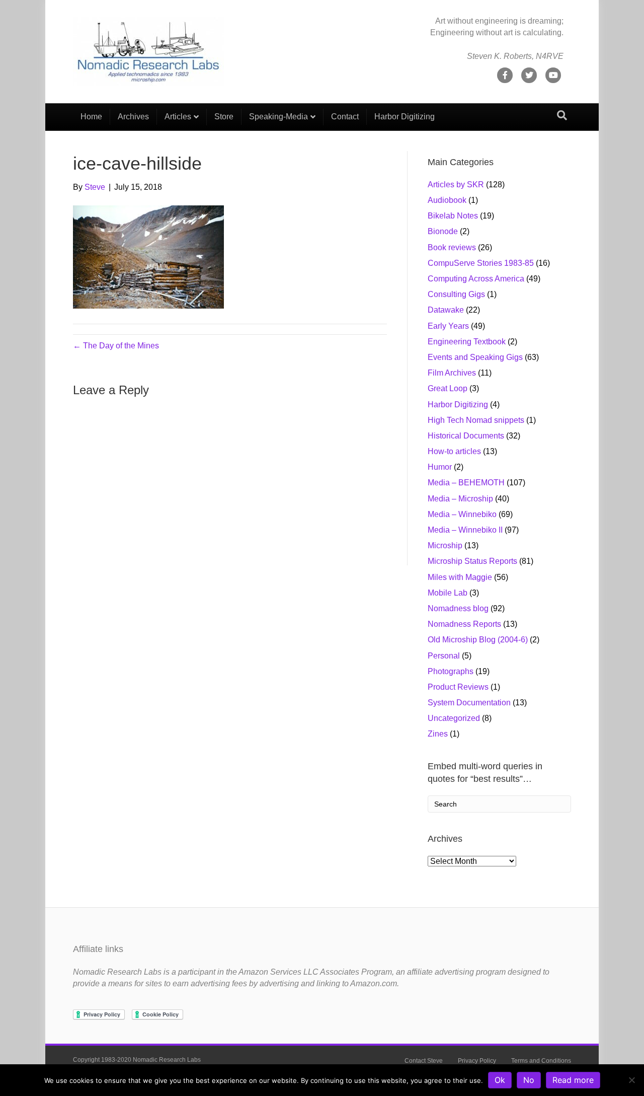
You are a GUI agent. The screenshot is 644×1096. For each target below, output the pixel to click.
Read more (573, 1080)
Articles (178, 116)
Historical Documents (466, 435)
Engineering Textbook (467, 341)
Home (91, 116)
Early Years (448, 326)
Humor (440, 467)
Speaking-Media (278, 116)
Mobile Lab (447, 593)
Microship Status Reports (472, 561)
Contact (345, 116)
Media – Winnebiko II (465, 530)
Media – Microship (460, 498)
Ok (500, 1080)
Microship (445, 545)
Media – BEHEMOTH (466, 482)
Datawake (446, 310)
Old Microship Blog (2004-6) (478, 639)
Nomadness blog (458, 608)
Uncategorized (454, 718)
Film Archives (452, 373)
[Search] (562, 115)
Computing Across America (476, 278)
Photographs (450, 671)
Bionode (443, 231)
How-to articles (454, 451)
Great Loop (447, 388)
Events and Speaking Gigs (475, 357)
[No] (631, 1080)
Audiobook (447, 200)
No (528, 1080)
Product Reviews (458, 687)
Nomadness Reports (464, 624)
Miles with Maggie (460, 577)
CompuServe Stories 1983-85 (481, 263)
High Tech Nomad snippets (476, 420)
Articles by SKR (456, 184)
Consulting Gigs (456, 294)
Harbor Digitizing (404, 116)
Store (223, 116)
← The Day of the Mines (116, 345)
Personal (444, 655)
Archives (133, 116)
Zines (438, 733)
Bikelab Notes (453, 215)
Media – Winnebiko (462, 514)
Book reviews (452, 247)
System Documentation (469, 702)
